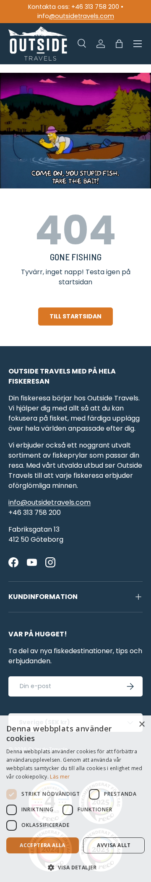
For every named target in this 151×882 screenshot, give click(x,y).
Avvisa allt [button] (113, 845)
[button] (119, 43)
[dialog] (75, 798)
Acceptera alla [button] (42, 845)
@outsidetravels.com (81, 16)
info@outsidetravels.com (49, 502)
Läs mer (60, 776)
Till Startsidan (75, 316)
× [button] (141, 724)
